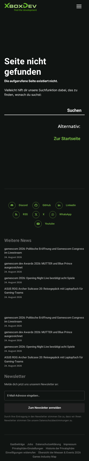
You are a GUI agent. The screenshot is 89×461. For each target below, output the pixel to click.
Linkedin (71, 205)
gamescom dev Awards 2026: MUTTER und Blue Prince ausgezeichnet (38, 265)
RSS (25, 214)
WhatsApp (65, 214)
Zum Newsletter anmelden (44, 408)
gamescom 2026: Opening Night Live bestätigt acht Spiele (39, 278)
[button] (27, 448)
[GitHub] (36, 205)
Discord (23, 205)
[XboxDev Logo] (20, 7)
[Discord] (12, 205)
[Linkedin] (59, 205)
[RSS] (16, 214)
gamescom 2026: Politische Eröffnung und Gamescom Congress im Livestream (44, 251)
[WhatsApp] (52, 214)
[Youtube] (38, 224)
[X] (36, 214)
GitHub (47, 205)
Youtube (49, 224)
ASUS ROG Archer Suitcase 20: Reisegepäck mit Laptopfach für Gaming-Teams (43, 291)
